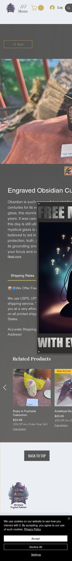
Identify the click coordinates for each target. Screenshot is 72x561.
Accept (35, 538)
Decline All (35, 547)
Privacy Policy (32, 529)
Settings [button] (36, 554)
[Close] (66, 520)
